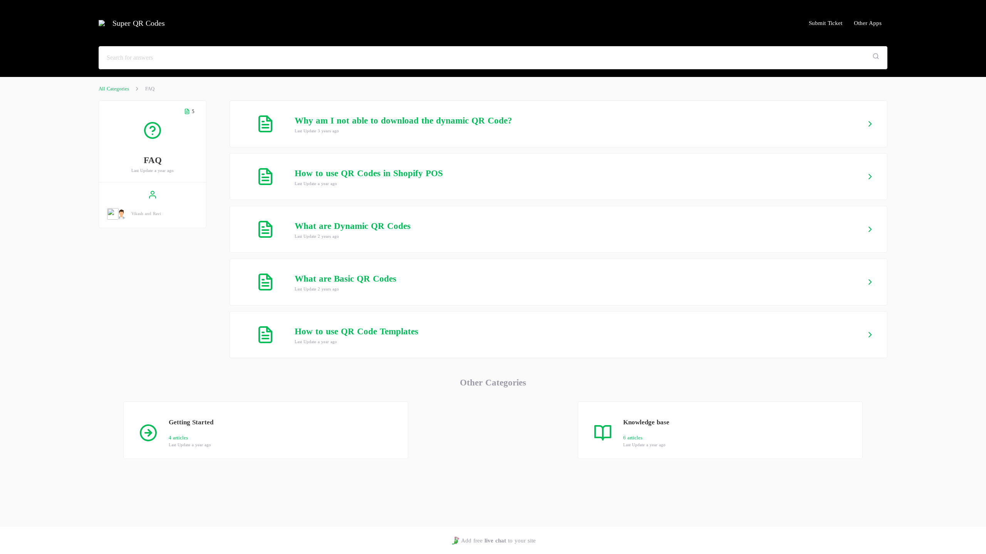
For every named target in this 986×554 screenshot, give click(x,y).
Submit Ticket (825, 23)
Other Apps (868, 23)
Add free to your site (498, 540)
